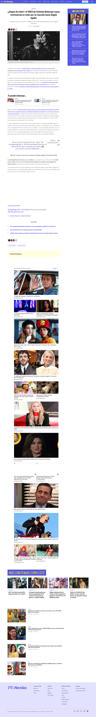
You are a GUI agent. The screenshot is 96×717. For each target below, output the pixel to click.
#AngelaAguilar (15, 144)
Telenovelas (33, 1)
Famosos (25, 1)
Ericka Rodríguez (35, 631)
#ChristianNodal (30, 144)
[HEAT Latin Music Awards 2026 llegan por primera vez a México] (17, 583)
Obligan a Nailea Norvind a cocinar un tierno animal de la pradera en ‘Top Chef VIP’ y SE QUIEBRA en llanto (58, 594)
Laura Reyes (48, 104)
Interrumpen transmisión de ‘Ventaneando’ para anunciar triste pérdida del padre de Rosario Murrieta (45, 646)
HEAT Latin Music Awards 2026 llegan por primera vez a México (16, 593)
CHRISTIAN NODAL (12, 245)
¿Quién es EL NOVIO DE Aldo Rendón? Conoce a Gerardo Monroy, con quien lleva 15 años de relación (78, 594)
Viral (40, 1)
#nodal (25, 209)
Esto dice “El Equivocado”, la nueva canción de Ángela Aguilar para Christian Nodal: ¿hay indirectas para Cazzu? (50, 101)
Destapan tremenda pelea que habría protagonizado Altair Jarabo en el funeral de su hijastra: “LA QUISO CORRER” (37, 594)
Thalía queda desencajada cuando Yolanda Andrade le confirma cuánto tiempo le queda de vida (79, 28)
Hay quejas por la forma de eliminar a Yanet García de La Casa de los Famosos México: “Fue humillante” (79, 52)
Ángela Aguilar (21, 245)
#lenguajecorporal (15, 212)
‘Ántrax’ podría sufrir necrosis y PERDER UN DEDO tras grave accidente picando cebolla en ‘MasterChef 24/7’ (46, 629)
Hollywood (69, 1)
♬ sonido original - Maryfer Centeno (19, 216)
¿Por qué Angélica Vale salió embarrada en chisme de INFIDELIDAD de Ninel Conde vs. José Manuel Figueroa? (79, 35)
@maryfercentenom (14, 205)
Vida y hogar (55, 1)
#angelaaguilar (14, 209)
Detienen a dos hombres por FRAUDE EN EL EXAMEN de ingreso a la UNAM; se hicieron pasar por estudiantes (45, 664)
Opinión (62, 1)
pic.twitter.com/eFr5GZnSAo (27, 149)
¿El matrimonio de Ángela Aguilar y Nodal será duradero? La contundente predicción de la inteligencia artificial (23, 101)
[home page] (8, 2)
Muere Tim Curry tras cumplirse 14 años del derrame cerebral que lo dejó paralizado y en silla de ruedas (79, 61)
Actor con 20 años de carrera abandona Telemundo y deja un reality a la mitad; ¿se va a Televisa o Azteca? (78, 44)
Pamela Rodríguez (36, 26)
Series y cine (46, 1)
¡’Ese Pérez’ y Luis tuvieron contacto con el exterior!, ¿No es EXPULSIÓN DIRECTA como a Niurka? (44, 611)
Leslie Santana (22, 104)
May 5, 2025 (58, 142)
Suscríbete (85, 1)
